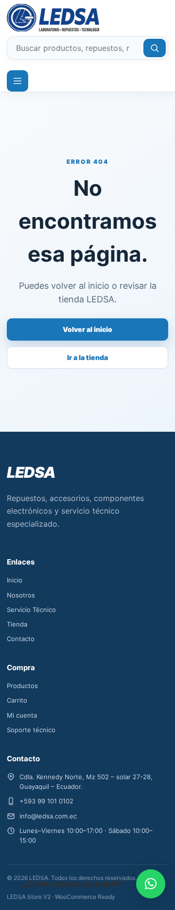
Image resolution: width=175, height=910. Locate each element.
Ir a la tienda (87, 357)
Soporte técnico (31, 730)
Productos (22, 686)
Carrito (17, 700)
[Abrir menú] (17, 81)
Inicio (14, 580)
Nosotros (21, 595)
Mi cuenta (22, 715)
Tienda (17, 624)
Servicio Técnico (31, 609)
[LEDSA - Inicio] (42, 17)
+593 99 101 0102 (46, 801)
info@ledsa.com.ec (48, 816)
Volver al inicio (87, 329)
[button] (150, 883)
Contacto (21, 639)
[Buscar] (154, 48)
